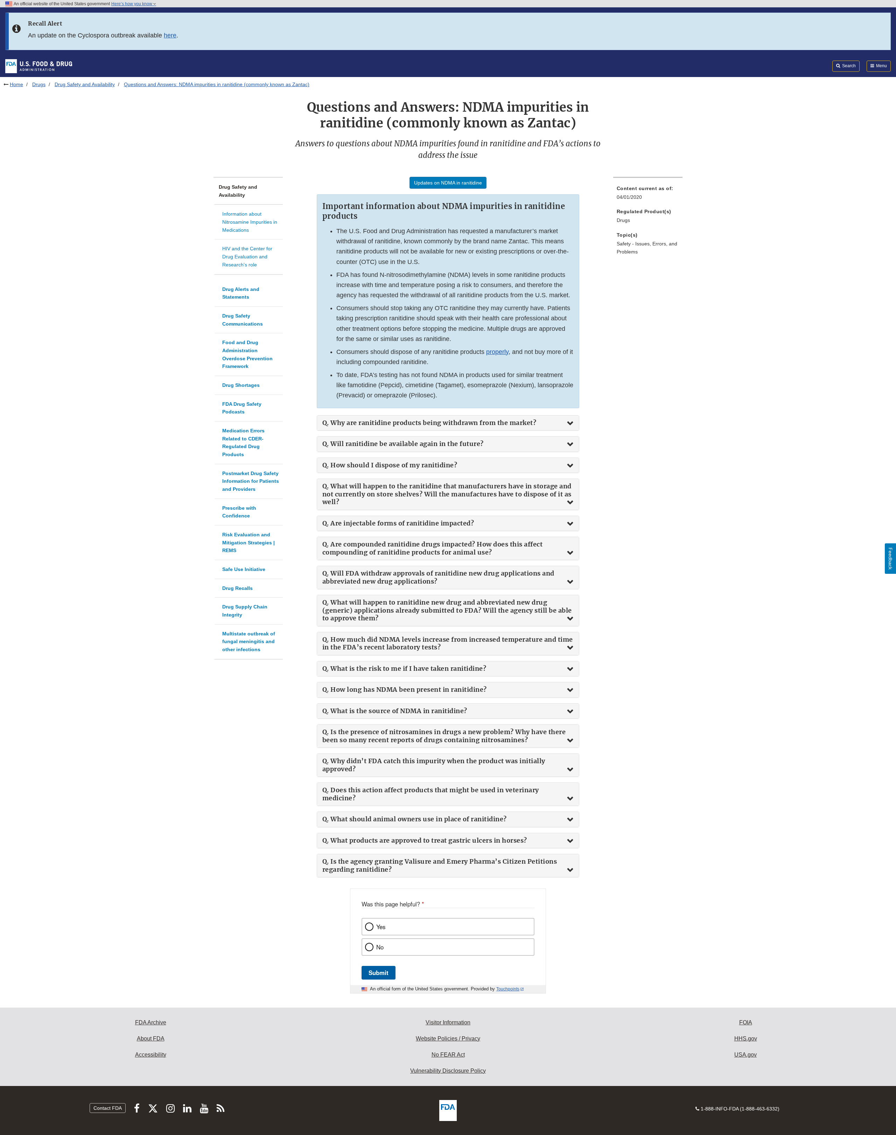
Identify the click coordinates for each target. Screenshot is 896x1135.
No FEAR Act (448, 1055)
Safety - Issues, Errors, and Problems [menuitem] (647, 248)
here (170, 35)
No (380, 947)
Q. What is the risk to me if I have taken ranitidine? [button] (404, 669)
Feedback (890, 559)
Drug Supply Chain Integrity (244, 611)
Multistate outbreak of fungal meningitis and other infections (248, 641)
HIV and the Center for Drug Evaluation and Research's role (247, 256)
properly (497, 351)
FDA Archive (150, 1022)
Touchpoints (507, 989)
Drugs (39, 84)
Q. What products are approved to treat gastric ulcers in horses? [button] (424, 840)
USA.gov (745, 1055)
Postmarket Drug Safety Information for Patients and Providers (250, 481)
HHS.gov (745, 1039)
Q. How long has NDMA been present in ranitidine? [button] (404, 690)
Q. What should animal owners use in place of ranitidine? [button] (414, 819)
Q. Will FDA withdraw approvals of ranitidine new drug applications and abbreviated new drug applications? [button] (438, 577)
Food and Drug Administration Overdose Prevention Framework (247, 354)
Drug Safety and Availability (85, 84)
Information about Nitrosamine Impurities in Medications (249, 221)
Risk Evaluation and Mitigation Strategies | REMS (248, 542)
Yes (380, 926)
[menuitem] (647, 195)
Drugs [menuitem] (623, 220)
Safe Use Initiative (243, 569)
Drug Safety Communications (242, 320)
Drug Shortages (241, 385)
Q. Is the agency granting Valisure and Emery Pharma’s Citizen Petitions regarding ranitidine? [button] (439, 865)
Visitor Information (448, 1022)
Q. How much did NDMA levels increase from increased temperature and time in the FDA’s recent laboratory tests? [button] (447, 644)
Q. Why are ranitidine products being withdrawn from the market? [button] (429, 423)
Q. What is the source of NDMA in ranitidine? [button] (394, 711)
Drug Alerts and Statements (240, 293)
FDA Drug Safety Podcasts (241, 408)
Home (16, 84)
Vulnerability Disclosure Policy (448, 1071)
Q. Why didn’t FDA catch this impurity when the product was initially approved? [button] (433, 765)
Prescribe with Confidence (239, 512)
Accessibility (150, 1055)
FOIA (745, 1022)
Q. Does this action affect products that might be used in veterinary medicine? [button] (430, 794)
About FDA (150, 1039)
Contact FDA (107, 1108)
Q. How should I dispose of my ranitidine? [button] (389, 465)
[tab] (448, 423)
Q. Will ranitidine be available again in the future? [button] (403, 444)
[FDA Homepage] (38, 66)
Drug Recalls (237, 588)
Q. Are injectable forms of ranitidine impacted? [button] (398, 523)
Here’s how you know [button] (132, 3)
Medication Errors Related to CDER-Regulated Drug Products (243, 442)
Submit (378, 972)
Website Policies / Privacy (448, 1039)
